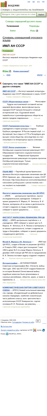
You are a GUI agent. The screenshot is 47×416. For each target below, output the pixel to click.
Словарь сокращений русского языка (23, 21)
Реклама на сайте (28, 322)
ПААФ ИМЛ (8, 171)
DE (34, 2)
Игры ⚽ (34, 31)
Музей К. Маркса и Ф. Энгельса (17, 242)
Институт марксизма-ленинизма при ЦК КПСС (24, 193)
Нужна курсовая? (21, 71)
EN (29, 2)
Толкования (13, 26)
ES (38, 2)
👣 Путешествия (6, 326)
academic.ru (10, 4)
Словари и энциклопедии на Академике (22, 9)
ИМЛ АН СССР (9, 91)
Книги (13, 31)
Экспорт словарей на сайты (10, 330)
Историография (10, 263)
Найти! (41, 15)
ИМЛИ (39, 75)
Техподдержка (17, 322)
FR (43, 2)
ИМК (8, 75)
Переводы (34, 26)
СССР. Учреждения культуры (16, 126)
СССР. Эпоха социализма (14, 147)
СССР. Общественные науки (15, 101)
